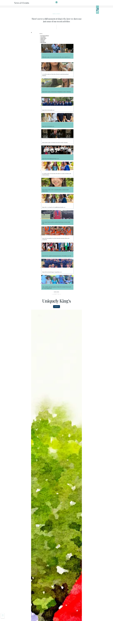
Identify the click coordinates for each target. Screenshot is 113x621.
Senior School (43, 38)
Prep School (43, 37)
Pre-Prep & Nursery (45, 35)
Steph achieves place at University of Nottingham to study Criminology (56, 91)
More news (56, 291)
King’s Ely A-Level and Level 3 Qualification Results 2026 (53, 207)
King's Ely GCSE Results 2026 (48, 126)
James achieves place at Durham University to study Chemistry (55, 142)
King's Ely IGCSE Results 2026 (48, 110)
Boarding (42, 41)
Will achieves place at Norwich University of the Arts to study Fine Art (56, 57)
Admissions (56, 306)
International (43, 42)
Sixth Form (43, 39)
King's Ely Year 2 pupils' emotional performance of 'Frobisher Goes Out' (56, 255)
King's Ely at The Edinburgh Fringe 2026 (50, 158)
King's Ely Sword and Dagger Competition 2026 (52, 272)
